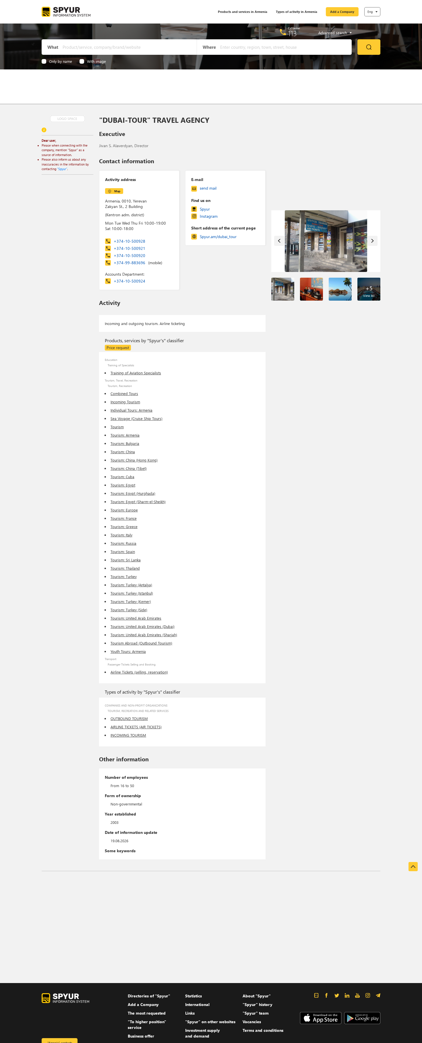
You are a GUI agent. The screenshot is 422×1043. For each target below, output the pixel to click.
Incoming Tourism (125, 401)
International (197, 1004)
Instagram (209, 216)
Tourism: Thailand (125, 568)
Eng (370, 11)
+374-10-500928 (129, 241)
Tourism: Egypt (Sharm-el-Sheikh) (138, 501)
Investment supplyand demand (202, 1033)
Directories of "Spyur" (149, 996)
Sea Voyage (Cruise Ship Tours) (136, 418)
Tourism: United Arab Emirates (136, 618)
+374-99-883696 (138, 262)
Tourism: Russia (123, 543)
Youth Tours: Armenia (128, 651)
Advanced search (332, 32)
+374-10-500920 (129, 255)
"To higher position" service (147, 1024)
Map (117, 191)
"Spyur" (62, 169)
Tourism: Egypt (123, 484)
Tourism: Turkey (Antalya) (131, 584)
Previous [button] (279, 241)
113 (292, 33)
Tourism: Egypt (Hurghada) (133, 493)
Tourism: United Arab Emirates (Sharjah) (144, 634)
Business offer (141, 1036)
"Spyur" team (256, 1013)
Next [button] (372, 241)
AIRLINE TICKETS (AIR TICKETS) (136, 726)
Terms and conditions (263, 1030)
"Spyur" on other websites (210, 1021)
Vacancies (252, 1021)
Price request (118, 347)
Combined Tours (124, 393)
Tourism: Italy (121, 534)
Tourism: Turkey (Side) (129, 609)
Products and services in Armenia (242, 11)
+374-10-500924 (129, 281)
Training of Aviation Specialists (136, 372)
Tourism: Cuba (122, 476)
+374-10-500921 (129, 248)
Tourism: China (123, 451)
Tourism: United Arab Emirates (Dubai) (143, 626)
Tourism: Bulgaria (125, 443)
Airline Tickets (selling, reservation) (139, 672)
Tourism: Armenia (125, 435)
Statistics (193, 996)
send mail (208, 188)
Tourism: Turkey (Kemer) (131, 601)
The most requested (147, 1013)
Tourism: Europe (124, 509)
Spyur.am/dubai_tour (218, 236)
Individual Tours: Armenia (131, 410)
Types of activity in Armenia (296, 11)
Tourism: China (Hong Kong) (134, 460)
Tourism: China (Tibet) (129, 468)
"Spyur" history (257, 1004)
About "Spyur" (257, 996)
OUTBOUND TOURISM (129, 718)
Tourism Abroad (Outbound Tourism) (141, 643)
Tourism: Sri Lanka (126, 559)
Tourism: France (124, 518)
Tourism (117, 426)
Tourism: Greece (124, 526)
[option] (326, 241)
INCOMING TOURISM (128, 735)
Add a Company (342, 11)
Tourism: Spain (123, 551)
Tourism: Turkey (124, 576)
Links (190, 1013)
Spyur (205, 209)
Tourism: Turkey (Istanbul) (132, 593)
